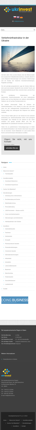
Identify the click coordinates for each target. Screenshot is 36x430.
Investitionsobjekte (8, 178)
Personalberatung (10, 207)
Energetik (7, 240)
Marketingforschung (10, 203)
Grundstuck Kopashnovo (11, 184)
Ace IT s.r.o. (20, 416)
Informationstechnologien (11, 254)
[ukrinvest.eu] (18, 9)
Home (4, 167)
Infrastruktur (8, 258)
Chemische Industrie (10, 251)
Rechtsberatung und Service (12, 199)
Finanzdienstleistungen (11, 247)
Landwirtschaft (9, 284)
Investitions (6, 226)
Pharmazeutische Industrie (12, 243)
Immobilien (8, 262)
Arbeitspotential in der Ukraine (13, 221)
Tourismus (8, 232)
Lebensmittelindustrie (10, 266)
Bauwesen (8, 269)
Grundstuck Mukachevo (11, 181)
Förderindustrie (9, 277)
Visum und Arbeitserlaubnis (12, 214)
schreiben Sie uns (12, 148)
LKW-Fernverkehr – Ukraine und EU (14, 210)
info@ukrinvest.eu (19, 21)
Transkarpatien (9, 173)
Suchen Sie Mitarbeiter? (9, 189)
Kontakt (5, 288)
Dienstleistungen (7, 193)
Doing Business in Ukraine (10, 359)
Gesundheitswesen (10, 280)
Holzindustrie (8, 236)
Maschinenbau (9, 273)
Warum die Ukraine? (8, 171)
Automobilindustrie (10, 229)
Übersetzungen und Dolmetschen (14, 218)
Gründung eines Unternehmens (13, 195)
